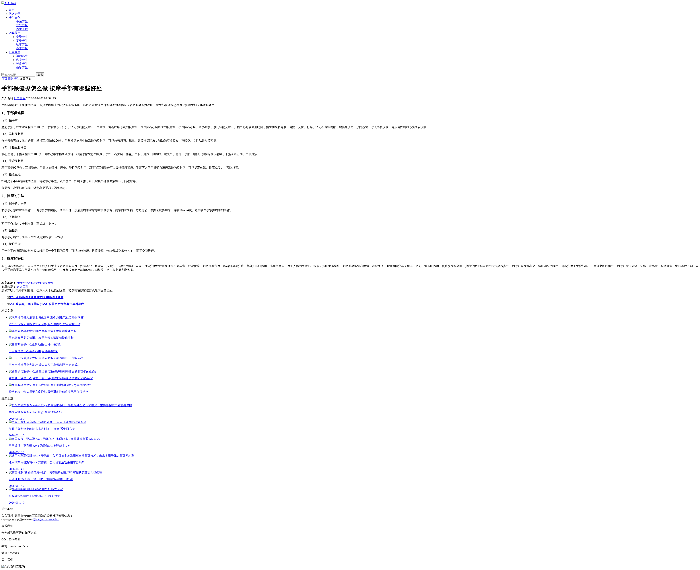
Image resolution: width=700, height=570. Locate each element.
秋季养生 (22, 44)
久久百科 (22, 286)
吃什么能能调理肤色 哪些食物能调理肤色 (36, 297)
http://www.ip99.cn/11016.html (35, 282)
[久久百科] (8, 3)
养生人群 (22, 29)
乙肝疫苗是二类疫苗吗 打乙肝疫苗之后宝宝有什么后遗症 (47, 304)
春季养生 (22, 36)
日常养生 (14, 52)
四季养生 (14, 32)
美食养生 (22, 63)
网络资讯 (14, 13)
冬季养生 (22, 48)
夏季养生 (22, 40)
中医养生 (22, 21)
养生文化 (14, 17)
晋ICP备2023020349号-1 (46, 519)
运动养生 (22, 55)
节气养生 (22, 25)
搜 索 (40, 74)
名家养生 (22, 59)
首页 (12, 9)
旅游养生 (22, 67)
